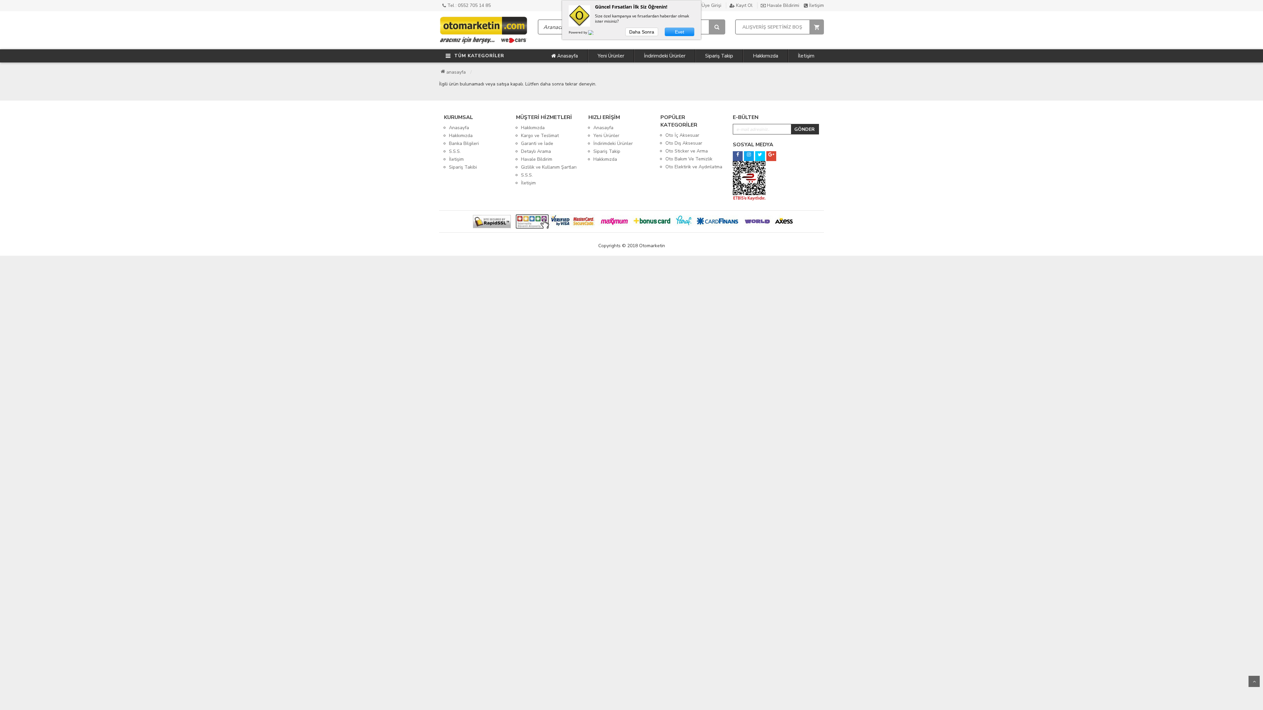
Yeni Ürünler (611, 56)
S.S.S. (455, 151)
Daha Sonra (641, 32)
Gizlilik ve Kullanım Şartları (549, 167)
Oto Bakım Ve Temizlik (688, 159)
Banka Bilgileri (464, 143)
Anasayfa (567, 56)
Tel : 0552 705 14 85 (468, 5)
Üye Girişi (710, 5)
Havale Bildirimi (782, 5)
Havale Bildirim (536, 159)
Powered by (578, 32)
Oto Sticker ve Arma (686, 151)
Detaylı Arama (536, 151)
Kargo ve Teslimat (540, 135)
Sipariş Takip (719, 56)
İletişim (816, 5)
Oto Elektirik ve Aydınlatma (693, 167)
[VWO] (594, 33)
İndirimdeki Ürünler (664, 56)
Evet (679, 32)
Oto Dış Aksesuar (683, 143)
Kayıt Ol (744, 5)
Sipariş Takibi (463, 167)
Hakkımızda (765, 56)
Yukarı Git (1254, 681)
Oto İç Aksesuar (682, 135)
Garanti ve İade (537, 143)
